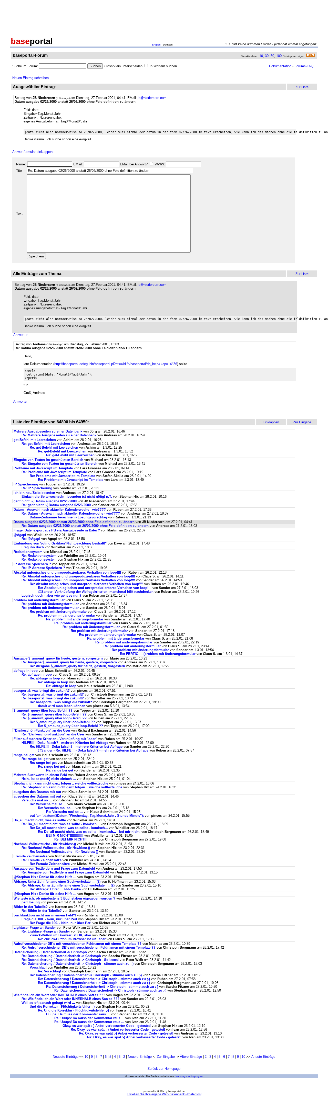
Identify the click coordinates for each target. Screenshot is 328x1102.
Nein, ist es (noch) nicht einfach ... (49, 779)
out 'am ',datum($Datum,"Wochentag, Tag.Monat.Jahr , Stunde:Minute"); (87, 815)
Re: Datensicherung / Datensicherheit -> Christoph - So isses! (70, 960)
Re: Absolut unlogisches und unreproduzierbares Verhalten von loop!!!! (78, 576)
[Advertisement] (164, 17)
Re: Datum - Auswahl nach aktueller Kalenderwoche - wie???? (71, 513)
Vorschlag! (38, 967)
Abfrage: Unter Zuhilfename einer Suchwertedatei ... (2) (57, 881)
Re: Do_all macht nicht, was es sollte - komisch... (61, 824)
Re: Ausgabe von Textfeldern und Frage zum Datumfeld (65, 872)
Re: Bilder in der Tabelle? (42, 911)
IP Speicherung (26, 484)
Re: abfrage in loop (37, 674)
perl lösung (31, 902)
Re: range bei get (35, 759)
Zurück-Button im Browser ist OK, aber (60, 935)
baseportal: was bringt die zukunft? (42, 690)
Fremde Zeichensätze (30, 856)
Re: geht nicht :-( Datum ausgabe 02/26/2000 (57, 505)
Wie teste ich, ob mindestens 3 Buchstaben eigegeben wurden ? (64, 898)
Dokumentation (280, 66)
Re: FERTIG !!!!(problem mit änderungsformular (158, 654)
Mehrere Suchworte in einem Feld (40, 775)
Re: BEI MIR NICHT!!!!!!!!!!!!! (76, 839)
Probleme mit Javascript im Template (43, 468)
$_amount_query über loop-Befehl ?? (43, 710)
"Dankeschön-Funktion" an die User (42, 730)
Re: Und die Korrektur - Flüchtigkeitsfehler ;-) (73, 1010)
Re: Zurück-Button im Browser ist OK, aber (72, 939)
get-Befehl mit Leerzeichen (35, 440)
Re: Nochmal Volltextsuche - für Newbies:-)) (56, 848)
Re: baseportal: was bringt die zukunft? (53, 694)
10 (261, 56)
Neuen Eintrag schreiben (30, 78)
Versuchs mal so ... (37, 800)
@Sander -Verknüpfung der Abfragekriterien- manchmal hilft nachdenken (95, 592)
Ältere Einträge (191, 1057)
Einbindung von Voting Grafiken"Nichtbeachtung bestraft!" (60, 543)
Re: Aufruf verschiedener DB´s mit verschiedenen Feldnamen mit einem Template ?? (89, 947)
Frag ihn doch (33, 547)
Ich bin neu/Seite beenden (34, 493)
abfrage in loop (26, 671)
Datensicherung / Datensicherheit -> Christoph (50, 952)
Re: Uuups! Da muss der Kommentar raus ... (89, 1018)
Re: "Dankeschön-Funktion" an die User (53, 734)
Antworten (20, 335)
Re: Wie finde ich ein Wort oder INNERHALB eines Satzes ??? (70, 999)
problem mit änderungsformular (39, 600)
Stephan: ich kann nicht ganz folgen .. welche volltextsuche (61, 783)
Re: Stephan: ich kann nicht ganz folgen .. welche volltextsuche (72, 787)
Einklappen (271, 422)
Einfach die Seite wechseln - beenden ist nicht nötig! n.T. (67, 496)
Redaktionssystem (28, 552)
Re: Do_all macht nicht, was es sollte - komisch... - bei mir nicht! (89, 832)
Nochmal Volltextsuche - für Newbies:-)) (45, 844)
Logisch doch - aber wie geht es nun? (51, 595)
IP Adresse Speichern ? (32, 564)
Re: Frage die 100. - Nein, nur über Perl (60, 923)
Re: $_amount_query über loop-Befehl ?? (54, 714)
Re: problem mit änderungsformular (50, 604)
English (156, 44)
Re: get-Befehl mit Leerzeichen (46, 444)
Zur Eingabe (166, 1057)
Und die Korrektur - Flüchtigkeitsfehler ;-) (62, 1006)
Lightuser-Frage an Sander (35, 927)
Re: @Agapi (31, 539)
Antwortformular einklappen (32, 152)
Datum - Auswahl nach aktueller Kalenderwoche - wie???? (60, 510)
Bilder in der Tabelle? (31, 907)
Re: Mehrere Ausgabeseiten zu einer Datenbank (59, 435)
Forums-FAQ (303, 66)
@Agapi (20, 535)
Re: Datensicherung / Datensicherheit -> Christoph (61, 956)
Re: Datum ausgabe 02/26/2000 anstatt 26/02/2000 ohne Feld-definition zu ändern (85, 526)
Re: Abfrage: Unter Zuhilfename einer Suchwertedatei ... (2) (68, 885)
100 (279, 56)
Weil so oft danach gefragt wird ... (49, 1003)
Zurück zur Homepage (164, 1069)
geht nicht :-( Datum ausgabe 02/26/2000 (46, 501)
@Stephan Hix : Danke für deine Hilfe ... (45, 877)
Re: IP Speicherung (37, 488)
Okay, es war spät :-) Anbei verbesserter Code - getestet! (107, 1026)
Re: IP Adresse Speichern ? (43, 568)
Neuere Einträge (140, 1057)
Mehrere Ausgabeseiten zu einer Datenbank (48, 431)
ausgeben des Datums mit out (37, 792)
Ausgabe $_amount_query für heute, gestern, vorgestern (58, 658)
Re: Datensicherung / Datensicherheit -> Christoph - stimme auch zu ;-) (78, 963)
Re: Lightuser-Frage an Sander (46, 931)
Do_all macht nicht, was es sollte (40, 820)
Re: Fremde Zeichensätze (41, 860)
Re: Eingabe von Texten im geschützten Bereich (59, 463)
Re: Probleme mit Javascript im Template (54, 472)
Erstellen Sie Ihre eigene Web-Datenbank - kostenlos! (164, 1094)
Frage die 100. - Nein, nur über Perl (49, 919)
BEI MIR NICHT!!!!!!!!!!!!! (64, 835)
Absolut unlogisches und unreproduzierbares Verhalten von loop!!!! (67, 572)
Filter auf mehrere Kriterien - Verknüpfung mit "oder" (55, 739)
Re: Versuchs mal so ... (48, 804)
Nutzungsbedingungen (189, 1076)
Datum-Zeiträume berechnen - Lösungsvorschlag (68, 517)
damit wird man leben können (61, 706)
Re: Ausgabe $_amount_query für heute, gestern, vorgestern (69, 662)
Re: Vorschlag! (49, 971)
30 (267, 56)
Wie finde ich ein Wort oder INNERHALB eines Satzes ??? (59, 995)
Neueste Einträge (65, 1057)
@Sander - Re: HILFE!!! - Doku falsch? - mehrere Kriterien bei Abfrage (93, 750)
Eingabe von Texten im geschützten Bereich (48, 460)
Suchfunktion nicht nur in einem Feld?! (45, 915)
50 (272, 56)
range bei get (24, 755)
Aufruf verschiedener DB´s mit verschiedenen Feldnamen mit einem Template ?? (77, 944)
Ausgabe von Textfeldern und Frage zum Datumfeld (54, 868)
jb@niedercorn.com (152, 98)
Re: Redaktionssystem (39, 556)
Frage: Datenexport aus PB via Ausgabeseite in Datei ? (57, 530)
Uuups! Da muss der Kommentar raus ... (78, 1014)
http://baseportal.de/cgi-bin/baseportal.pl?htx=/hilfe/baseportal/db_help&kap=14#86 (115, 364)
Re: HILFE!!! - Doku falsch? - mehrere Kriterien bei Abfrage (76, 746)
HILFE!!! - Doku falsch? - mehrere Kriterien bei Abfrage (65, 743)
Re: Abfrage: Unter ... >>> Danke (55, 889)
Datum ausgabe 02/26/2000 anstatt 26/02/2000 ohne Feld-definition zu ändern (74, 522)
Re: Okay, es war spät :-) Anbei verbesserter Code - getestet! (118, 1029)
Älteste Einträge (263, 1057)
